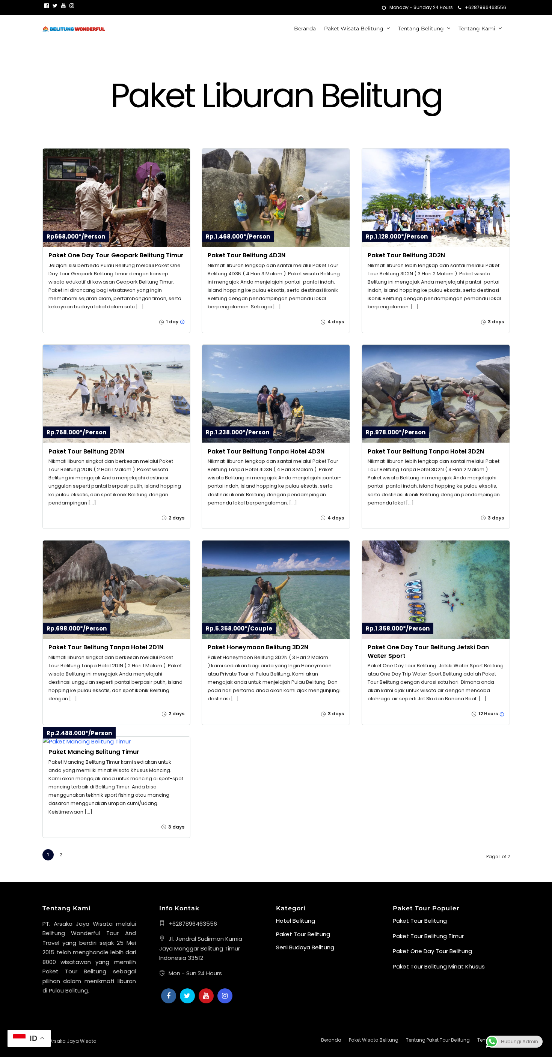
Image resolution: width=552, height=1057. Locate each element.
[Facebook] (168, 995)
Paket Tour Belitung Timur (428, 936)
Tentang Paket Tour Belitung (438, 1040)
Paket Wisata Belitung (353, 28)
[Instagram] (71, 5)
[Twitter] (187, 995)
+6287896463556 (485, 7)
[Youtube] (63, 5)
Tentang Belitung (421, 28)
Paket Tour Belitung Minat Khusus (439, 966)
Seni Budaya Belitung (305, 947)
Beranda (305, 28)
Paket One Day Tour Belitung (432, 951)
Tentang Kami (476, 28)
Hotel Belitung (295, 921)
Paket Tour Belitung (303, 934)
